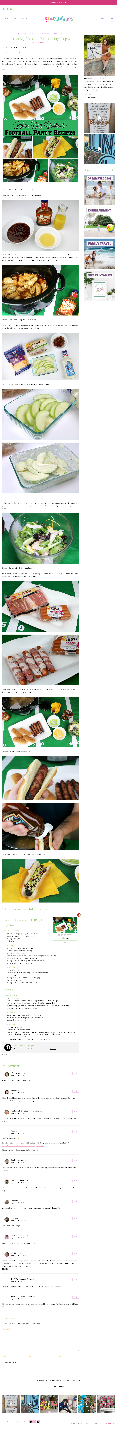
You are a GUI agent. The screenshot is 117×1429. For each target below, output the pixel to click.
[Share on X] (2, 715)
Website (58, 1356)
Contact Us (25, 18)
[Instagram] (7, 9)
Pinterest (53, 1049)
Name (6, 1356)
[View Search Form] (114, 9)
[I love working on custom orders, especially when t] (99, 118)
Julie (12, 1218)
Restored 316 (110, 1423)
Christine (14, 1201)
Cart (111, 18)
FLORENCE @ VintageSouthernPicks (25, 1111)
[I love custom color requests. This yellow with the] (49, 1404)
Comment (7, 1329)
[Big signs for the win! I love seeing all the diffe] (99, 149)
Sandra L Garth (17, 1160)
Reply (75, 1073)
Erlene (13, 1091)
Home (6, 18)
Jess (12, 1131)
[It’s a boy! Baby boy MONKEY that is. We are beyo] (87, 1404)
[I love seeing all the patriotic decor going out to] (68, 1404)
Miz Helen (15, 1253)
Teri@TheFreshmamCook (21, 1279)
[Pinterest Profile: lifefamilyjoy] (8, 1047)
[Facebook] (3, 9)
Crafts (5, 1421)
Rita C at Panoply (17, 1236)
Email (32, 1356)
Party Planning (38, 42)
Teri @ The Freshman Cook (21, 1297)
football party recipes (36, 909)
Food (47, 42)
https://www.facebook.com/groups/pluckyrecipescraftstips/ (23, 1146)
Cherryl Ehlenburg (18, 1180)
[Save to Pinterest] (2, 719)
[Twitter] (34, 1421)
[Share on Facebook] (2, 710)
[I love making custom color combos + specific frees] (106, 1404)
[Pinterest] (10, 9)
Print (65, 942)
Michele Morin (16, 1073)
